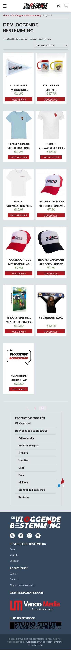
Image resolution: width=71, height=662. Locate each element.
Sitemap (58, 642)
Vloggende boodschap (31, 489)
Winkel (13, 573)
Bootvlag (23, 497)
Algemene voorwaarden (22, 584)
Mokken (23, 482)
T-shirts (23, 452)
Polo (21, 475)
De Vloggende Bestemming (26, 15)
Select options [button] (18, 389)
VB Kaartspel (23, 423)
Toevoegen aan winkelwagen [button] (19, 99)
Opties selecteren (19, 157)
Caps (21, 467)
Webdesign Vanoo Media (39, 642)
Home (6, 15)
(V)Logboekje (26, 438)
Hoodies (23, 460)
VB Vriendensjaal (28, 445)
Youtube (14, 554)
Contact (14, 579)
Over (12, 549)
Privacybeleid (35, 645)
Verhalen (14, 560)
